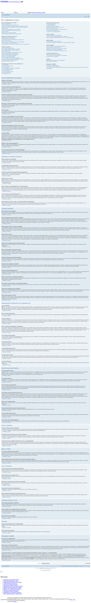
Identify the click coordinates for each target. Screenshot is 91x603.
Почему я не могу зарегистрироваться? (9, 32)
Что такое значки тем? (6, 73)
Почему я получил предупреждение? (8, 56)
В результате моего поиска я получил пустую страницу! (56, 48)
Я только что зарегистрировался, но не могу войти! (11, 29)
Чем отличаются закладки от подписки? (53, 54)
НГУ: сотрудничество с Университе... (12, 593)
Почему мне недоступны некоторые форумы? (10, 54)
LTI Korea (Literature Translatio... (11, 591)
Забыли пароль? (35, 12)
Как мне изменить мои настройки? (8, 37)
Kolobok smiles (48, 568)
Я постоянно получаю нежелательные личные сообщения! (57, 36)
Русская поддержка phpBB (45, 570)
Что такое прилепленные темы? (7, 71)
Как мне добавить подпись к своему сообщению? (11, 50)
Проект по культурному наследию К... (12, 587)
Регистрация (42, 12)
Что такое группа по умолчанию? (52, 30)
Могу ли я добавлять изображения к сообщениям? (11, 68)
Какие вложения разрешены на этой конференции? (55, 60)
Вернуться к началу (7, 84)
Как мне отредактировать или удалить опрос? (10, 53)
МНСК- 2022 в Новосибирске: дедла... (12, 588)
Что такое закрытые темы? (6, 72)
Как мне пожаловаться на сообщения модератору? (11, 57)
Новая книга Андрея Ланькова (10, 584)
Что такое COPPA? (5, 31)
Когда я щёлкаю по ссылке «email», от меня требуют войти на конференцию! (15, 44)
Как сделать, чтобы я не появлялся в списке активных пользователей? (14, 27)
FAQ (85, 16)
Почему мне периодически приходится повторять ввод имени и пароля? (15, 26)
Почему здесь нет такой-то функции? (53, 66)
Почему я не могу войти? (6, 23)
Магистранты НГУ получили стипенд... (13, 586)
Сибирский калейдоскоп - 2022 (10, 581)
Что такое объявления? (6, 70)
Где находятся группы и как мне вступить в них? (55, 27)
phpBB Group (39, 539)
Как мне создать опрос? (6, 51)
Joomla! (15, 601)
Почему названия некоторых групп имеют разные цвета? (56, 29)
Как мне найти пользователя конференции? (54, 49)
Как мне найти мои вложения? (51, 61)
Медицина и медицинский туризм (11, 590)
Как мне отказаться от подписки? (52, 56)
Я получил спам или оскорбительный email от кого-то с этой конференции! (59, 37)
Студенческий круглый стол (10, 583)
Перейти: (39, 563)
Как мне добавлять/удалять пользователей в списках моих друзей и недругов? (60, 42)
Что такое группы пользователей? (52, 26)
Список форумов (6, 14)
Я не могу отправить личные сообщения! (53, 35)
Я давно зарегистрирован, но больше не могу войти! (11, 30)
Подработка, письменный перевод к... (12, 592)
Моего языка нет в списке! (6, 40)
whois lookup (78, 554)
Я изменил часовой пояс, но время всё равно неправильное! (13, 39)
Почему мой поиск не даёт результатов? (53, 47)
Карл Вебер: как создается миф (11, 579)
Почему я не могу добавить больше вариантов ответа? (12, 52)
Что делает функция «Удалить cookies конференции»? (11, 33)
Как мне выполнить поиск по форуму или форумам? (55, 46)
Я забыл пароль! (5, 28)
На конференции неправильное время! (9, 38)
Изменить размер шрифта (88, 14)
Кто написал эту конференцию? (52, 65)
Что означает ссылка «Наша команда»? (53, 31)
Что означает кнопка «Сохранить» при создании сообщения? (13, 58)
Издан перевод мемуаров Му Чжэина (12, 582)
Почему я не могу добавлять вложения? (9, 55)
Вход (88, 16)
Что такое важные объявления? (7, 69)
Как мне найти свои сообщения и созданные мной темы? (56, 50)
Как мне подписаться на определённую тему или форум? (56, 55)
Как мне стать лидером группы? (52, 28)
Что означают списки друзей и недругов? (53, 41)
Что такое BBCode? (5, 64)
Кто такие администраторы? (51, 23)
